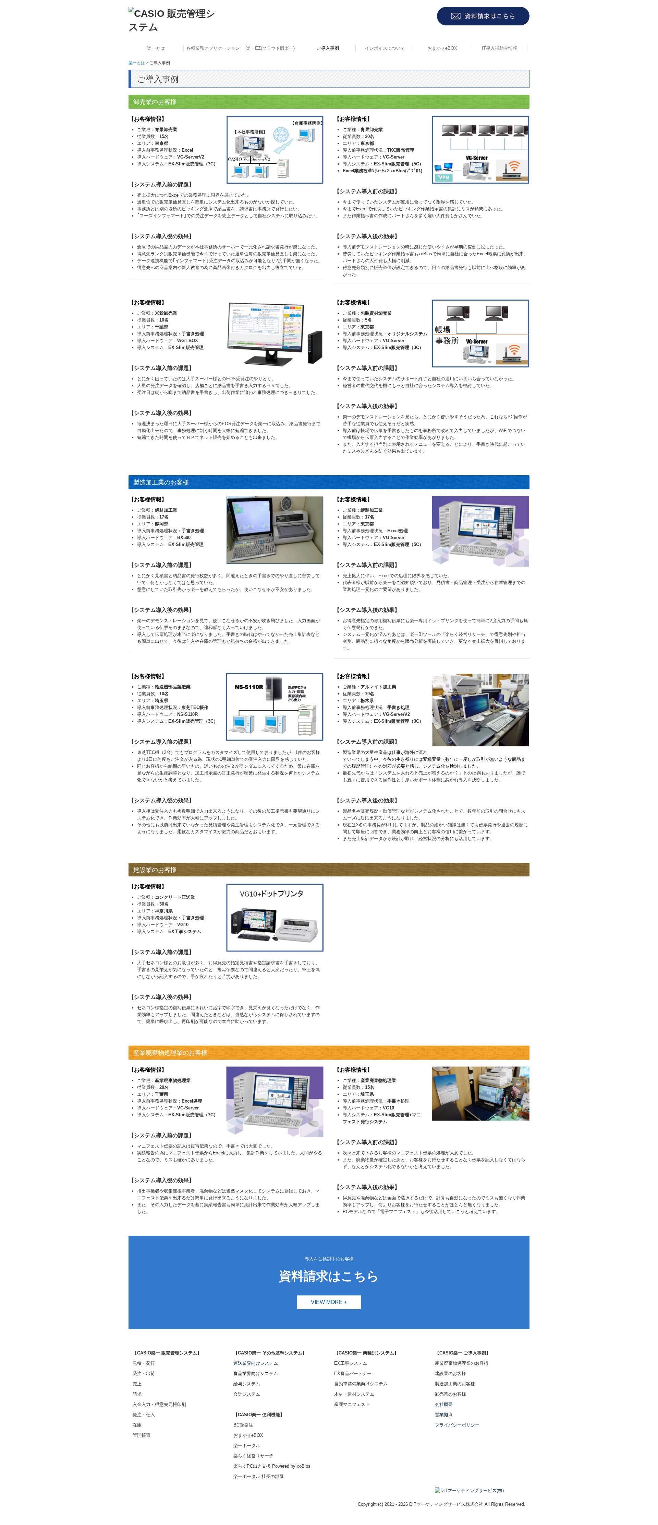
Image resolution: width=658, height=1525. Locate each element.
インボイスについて (385, 48)
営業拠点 (444, 1414)
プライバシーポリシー (457, 1425)
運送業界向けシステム (255, 1363)
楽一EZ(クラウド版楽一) (270, 48)
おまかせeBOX (442, 48)
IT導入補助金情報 (499, 48)
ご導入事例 (328, 48)
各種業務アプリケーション (213, 48)
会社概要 (444, 1404)
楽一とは (156, 48)
